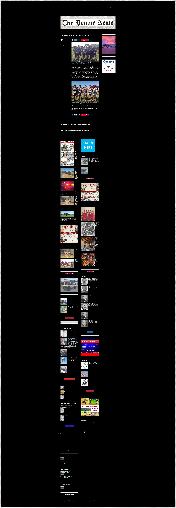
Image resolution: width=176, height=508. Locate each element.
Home (61, 7)
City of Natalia (84, 430)
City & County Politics (110, 7)
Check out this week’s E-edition (66, 12)
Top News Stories (67, 7)
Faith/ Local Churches (100, 7)
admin (61, 41)
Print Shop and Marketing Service (79, 12)
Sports (86, 7)
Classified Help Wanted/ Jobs (77, 7)
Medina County (84, 432)
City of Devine (84, 429)
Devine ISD (83, 431)
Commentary (91, 7)
